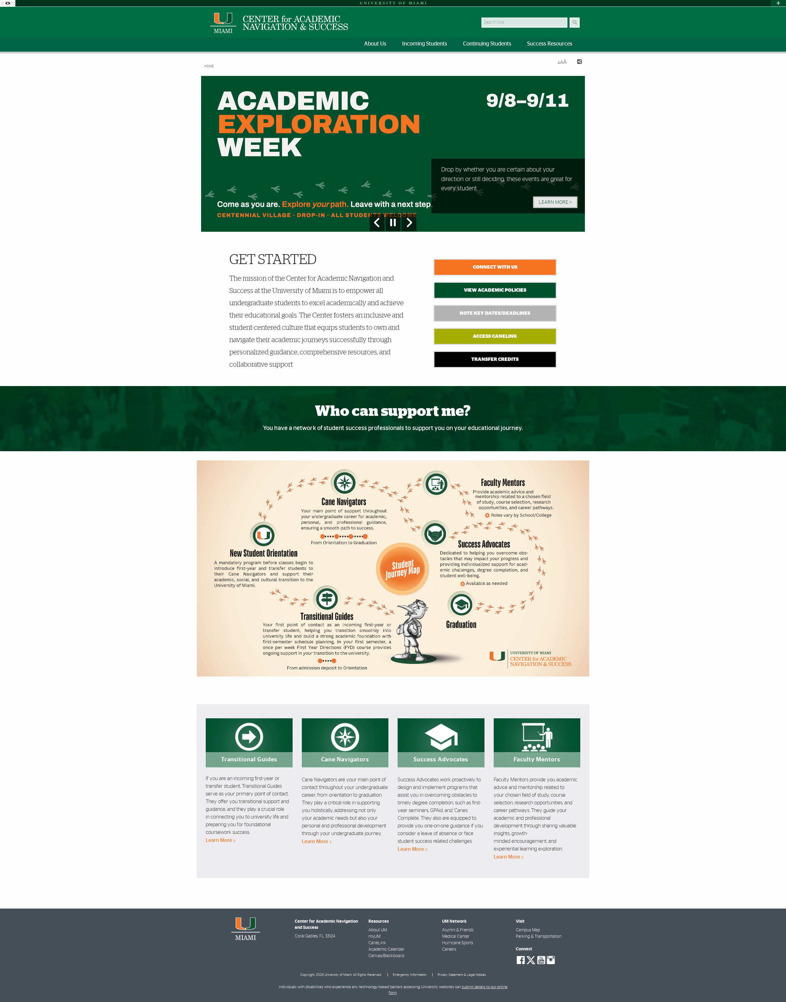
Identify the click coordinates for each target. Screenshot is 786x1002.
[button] (772, 985)
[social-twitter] (531, 960)
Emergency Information (409, 974)
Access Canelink (495, 336)
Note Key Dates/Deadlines (495, 313)
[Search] (575, 23)
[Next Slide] (409, 222)
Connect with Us (495, 267)
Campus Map (528, 930)
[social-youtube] (541, 960)
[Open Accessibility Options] (7, 3)
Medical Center (455, 936)
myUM (374, 936)
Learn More (219, 840)
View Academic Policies (495, 290)
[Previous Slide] (377, 222)
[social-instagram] (551, 960)
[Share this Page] (577, 62)
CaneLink (377, 943)
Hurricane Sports (457, 943)
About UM (377, 930)
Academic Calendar (386, 949)
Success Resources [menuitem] (549, 44)
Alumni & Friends (457, 930)
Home (209, 66)
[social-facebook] (521, 960)
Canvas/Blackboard (386, 956)
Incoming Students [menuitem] (424, 44)
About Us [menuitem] (375, 44)
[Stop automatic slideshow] (393, 222)
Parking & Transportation (539, 936)
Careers (449, 949)
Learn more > (555, 202)
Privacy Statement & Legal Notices (462, 974)
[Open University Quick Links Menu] (778, 3)
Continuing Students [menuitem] (487, 44)
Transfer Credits (495, 359)
